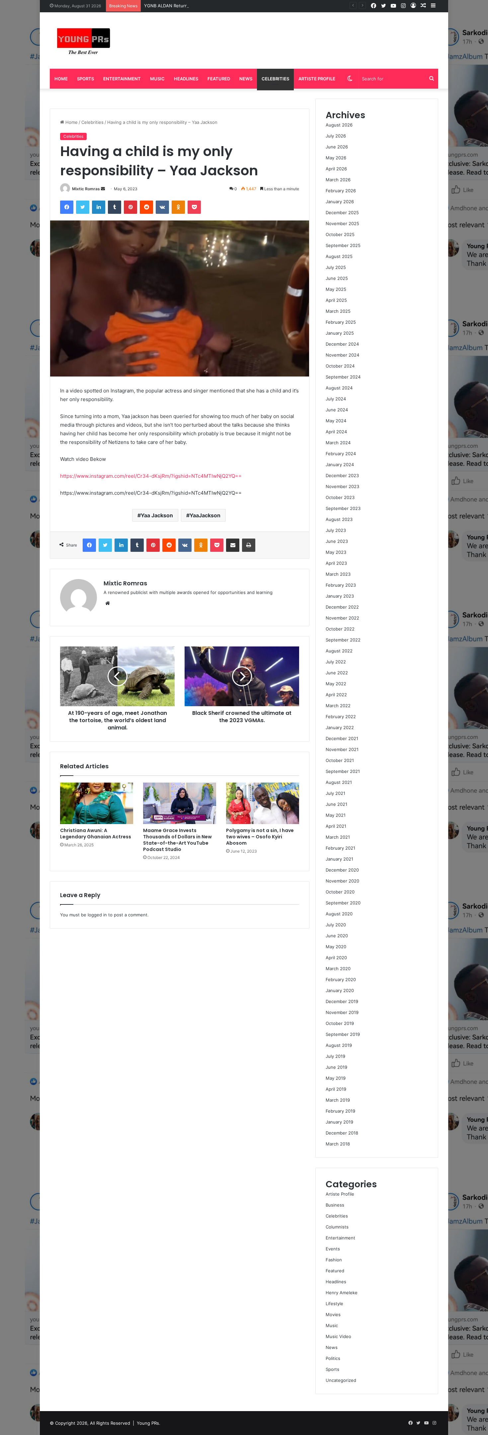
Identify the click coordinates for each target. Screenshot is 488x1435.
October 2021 (340, 760)
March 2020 (338, 968)
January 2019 (339, 1122)
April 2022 (336, 694)
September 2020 (343, 902)
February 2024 (341, 453)
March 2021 (338, 837)
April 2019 (336, 1089)
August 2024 (339, 387)
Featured (218, 78)
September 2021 (343, 771)
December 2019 (342, 1001)
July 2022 (336, 661)
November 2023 (342, 486)
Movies (333, 1314)
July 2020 (336, 924)
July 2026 (336, 135)
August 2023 (339, 519)
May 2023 (336, 552)
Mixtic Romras (86, 188)
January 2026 (340, 201)
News (245, 78)
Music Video (338, 1336)
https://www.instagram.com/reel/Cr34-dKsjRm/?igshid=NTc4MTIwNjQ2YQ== (151, 476)
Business (335, 1205)
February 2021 (340, 848)
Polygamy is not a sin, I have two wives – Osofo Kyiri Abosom (260, 836)
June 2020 (337, 935)
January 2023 (340, 596)
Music (157, 78)
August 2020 (339, 913)
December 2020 (342, 870)
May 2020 (336, 946)
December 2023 (342, 475)
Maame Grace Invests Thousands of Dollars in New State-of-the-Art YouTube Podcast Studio (177, 840)
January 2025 (340, 333)
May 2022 (336, 683)
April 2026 (336, 168)
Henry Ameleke (342, 1292)
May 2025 (336, 289)
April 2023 (336, 563)
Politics (333, 1358)
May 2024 (336, 420)
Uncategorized (341, 1380)
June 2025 (337, 278)
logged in (97, 914)
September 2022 (343, 639)
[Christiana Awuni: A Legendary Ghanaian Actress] (96, 803)
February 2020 (341, 979)
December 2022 (342, 607)
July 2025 (336, 267)
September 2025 (343, 245)
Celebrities (275, 78)
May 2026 (336, 157)
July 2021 (335, 793)
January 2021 (339, 859)
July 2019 (335, 1056)
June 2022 (337, 672)
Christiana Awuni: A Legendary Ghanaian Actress (95, 833)
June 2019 (336, 1067)
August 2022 (339, 650)
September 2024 (343, 377)
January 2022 (340, 727)
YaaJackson (205, 515)
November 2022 (342, 618)
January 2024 (340, 464)
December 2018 (342, 1133)
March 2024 (338, 442)
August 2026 (339, 124)
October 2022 (340, 629)
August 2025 (339, 256)
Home (61, 78)
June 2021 (336, 804)
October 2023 (340, 497)
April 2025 (336, 300)
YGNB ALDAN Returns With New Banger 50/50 (192, 5)
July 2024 (336, 398)
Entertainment (122, 78)
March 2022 (338, 705)
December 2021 (342, 738)
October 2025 (340, 234)
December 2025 (342, 212)
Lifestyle (334, 1303)
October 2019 (340, 1023)
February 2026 (341, 190)
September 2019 (343, 1034)
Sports (85, 78)
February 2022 (341, 716)
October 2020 (340, 891)
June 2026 (337, 146)
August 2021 (339, 782)
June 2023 (337, 541)
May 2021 (336, 815)
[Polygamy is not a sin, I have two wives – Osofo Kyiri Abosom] (262, 803)
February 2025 (341, 322)
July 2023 (336, 530)
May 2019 (336, 1078)
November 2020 (342, 881)
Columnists (337, 1226)
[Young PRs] (83, 40)
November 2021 (342, 749)
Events (333, 1248)
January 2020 (340, 990)
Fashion (334, 1259)
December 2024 (342, 344)
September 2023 (343, 508)
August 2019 (339, 1045)
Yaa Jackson (157, 515)
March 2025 (338, 311)
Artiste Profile (316, 78)
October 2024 (340, 366)
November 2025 (342, 223)
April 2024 (336, 431)
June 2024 (337, 409)
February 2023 (341, 585)
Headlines (186, 78)
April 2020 (336, 957)
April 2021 (336, 826)
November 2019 (342, 1012)
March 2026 (338, 179)
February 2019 (340, 1111)
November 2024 (342, 355)
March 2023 (338, 574)
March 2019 (338, 1100)
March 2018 (338, 1143)
